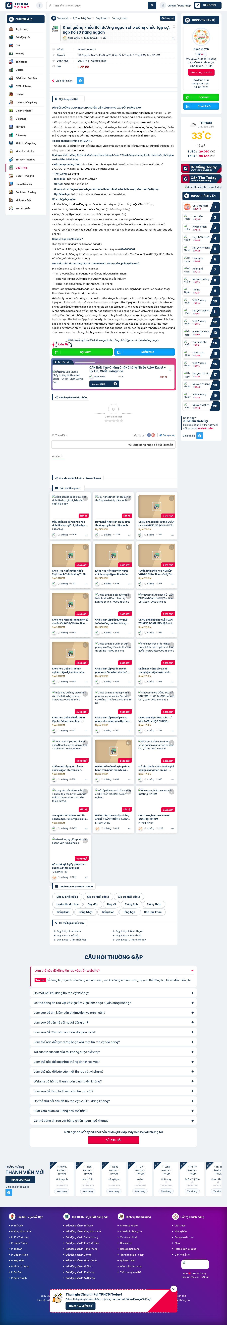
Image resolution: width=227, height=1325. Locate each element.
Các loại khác (119, 18)
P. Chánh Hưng (19, 1254)
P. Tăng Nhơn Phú (21, 1231)
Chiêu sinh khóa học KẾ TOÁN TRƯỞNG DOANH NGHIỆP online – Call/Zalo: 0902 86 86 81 (156, 621)
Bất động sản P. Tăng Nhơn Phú (83, 1231)
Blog (177, 1243)
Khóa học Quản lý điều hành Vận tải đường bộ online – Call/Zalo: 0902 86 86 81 (68, 719)
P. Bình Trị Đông (20, 1266)
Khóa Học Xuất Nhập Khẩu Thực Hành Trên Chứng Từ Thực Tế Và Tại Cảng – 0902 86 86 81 (70, 572)
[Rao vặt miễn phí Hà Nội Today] (203, 187)
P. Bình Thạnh (19, 1278)
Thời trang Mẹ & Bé (130, 1272)
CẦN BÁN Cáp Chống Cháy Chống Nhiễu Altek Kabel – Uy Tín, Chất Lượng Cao (127, 369)
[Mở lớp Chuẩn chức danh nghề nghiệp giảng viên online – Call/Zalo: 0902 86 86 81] (156, 751)
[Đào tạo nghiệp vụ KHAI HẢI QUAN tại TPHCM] (156, 800)
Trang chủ (62, 18)
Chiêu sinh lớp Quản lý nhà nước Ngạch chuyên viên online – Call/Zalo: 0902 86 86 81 (70, 768)
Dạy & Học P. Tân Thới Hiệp (72, 939)
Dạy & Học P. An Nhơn (69, 931)
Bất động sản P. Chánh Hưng (82, 1237)
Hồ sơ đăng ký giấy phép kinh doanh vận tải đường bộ (68, 865)
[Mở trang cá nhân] (188, 206)
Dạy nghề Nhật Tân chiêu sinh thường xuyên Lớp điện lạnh (112, 523)
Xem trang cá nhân (201, 72)
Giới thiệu (180, 1225)
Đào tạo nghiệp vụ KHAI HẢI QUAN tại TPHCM (154, 816)
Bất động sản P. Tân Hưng (80, 1272)
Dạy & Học (101, 18)
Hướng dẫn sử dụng (185, 1248)
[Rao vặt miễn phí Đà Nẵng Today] (201, 171)
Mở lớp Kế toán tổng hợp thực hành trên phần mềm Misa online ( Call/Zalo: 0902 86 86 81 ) (113, 768)
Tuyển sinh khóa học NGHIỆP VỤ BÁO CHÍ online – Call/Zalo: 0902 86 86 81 (156, 572)
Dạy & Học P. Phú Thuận (129, 935)
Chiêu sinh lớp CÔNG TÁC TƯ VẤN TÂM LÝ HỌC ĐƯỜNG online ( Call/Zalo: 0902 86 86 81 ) (156, 719)
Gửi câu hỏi (113, 1140)
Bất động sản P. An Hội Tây (80, 1278)
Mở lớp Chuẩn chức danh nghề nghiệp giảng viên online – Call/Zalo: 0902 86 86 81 (156, 768)
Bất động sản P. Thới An (79, 1266)
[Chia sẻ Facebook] (80, 80)
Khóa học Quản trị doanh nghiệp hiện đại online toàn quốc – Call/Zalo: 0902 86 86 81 (69, 670)
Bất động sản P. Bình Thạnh (81, 1260)
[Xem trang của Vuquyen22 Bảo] (54, 534)
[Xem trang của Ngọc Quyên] (97, 828)
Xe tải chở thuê (128, 1237)
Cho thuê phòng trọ (131, 1231)
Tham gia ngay (20, 1179)
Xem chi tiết (98, 384)
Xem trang (62, 1191)
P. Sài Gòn (16, 1272)
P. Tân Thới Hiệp (20, 1237)
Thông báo (181, 1231)
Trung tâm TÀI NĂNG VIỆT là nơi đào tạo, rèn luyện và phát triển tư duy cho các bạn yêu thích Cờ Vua (69, 816)
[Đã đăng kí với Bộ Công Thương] (195, 1266)
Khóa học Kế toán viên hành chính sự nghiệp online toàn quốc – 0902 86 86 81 (111, 572)
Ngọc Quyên (201, 49)
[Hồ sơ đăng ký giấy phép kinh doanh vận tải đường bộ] (70, 849)
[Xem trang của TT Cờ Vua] (54, 828)
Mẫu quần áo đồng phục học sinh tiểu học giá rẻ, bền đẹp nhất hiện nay (68, 523)
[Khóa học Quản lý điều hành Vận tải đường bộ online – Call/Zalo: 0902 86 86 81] (70, 702)
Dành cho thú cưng (131, 1266)
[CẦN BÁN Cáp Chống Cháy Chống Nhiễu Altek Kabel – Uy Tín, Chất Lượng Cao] (68, 377)
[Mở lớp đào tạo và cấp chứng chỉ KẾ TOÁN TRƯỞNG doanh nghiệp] (113, 800)
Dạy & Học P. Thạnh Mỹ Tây (131, 939)
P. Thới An (16, 1248)
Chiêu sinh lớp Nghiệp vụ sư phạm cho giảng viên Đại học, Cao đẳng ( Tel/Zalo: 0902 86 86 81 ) (112, 719)
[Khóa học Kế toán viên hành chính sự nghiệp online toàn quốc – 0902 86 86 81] (113, 555)
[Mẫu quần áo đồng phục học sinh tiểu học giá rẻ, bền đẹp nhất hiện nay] (70, 506)
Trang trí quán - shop (132, 1254)
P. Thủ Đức (17, 1225)
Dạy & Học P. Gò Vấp (68, 935)
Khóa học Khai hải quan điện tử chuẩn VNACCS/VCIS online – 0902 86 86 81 (70, 621)
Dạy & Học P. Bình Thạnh (129, 931)
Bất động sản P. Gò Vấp (79, 1254)
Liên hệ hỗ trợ (182, 1254)
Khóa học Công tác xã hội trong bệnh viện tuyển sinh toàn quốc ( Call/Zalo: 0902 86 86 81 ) (156, 670)
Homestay (126, 1243)
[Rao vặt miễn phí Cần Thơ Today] (201, 182)
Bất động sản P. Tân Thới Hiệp (82, 1243)
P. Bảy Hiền (17, 1260)
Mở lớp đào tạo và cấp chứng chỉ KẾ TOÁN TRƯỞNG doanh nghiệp (112, 816)
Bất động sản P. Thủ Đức (79, 1225)
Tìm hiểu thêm (205, 428)
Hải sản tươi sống (130, 1248)
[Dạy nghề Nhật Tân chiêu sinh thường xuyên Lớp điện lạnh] (113, 506)
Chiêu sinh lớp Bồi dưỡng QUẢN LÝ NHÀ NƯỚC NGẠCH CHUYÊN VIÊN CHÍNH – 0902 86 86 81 (156, 523)
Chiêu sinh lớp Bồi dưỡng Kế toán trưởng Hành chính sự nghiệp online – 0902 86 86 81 (112, 621)
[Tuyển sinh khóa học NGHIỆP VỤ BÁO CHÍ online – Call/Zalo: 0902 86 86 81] (156, 555)
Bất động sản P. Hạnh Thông (82, 1248)
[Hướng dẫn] (39, 5)
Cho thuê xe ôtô (129, 1225)
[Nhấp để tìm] (152, 5)
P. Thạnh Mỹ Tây (82, 18)
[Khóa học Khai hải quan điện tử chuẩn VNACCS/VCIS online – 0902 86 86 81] (70, 604)
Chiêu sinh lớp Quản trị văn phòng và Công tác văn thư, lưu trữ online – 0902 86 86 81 (113, 670)
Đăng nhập (168, 435)
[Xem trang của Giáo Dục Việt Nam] (140, 534)
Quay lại (167, 18)
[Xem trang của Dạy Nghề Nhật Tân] (97, 534)
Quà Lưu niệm (127, 1260)
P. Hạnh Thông (19, 1243)
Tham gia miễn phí (80, 1306)
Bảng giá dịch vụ (184, 1237)
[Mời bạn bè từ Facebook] (199, 435)
